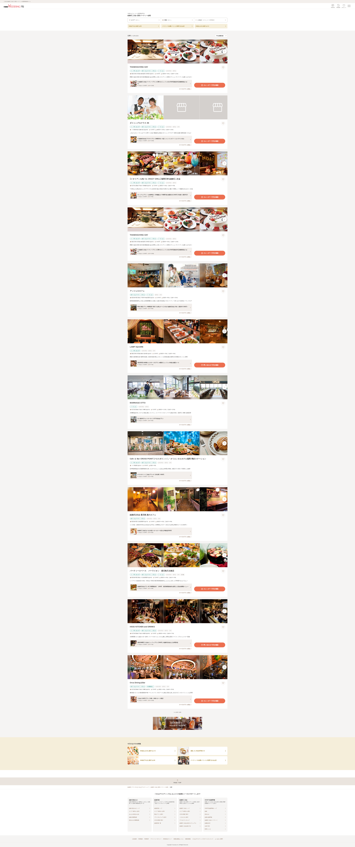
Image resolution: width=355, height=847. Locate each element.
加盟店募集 (188, 839)
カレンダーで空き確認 (211, 85)
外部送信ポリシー (167, 839)
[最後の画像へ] (224, 51)
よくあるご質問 (219, 839)
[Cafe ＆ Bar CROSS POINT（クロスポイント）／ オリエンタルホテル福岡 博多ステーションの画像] (177, 443)
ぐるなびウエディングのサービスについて (202, 839)
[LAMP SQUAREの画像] (177, 331)
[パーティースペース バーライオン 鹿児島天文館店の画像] (177, 555)
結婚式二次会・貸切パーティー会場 (159, 787)
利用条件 (146, 839)
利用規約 (140, 839)
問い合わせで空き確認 (211, 365)
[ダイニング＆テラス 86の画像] (177, 107)
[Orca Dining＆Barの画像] (177, 667)
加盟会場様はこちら (179, 839)
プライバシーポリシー (156, 839)
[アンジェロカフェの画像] (177, 275)
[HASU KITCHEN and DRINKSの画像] (177, 611)
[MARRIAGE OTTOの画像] (177, 387)
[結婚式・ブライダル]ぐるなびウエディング (138, 787)
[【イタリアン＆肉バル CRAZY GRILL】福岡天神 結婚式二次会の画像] (177, 163)
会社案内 (134, 839)
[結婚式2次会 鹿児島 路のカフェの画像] (177, 499)
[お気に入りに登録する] (223, 67)
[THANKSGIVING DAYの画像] (177, 51)
